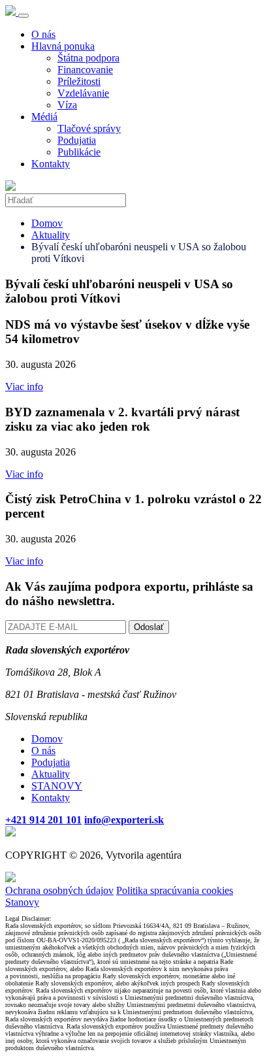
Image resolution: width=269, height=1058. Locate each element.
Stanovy (22, 902)
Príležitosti (79, 81)
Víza (67, 104)
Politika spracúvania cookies (174, 890)
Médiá (44, 116)
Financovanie (85, 69)
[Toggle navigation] (23, 16)
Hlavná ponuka (63, 46)
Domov (47, 223)
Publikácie (79, 151)
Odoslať (149, 627)
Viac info (24, 386)
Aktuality (50, 234)
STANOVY (56, 785)
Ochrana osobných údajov (59, 890)
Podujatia (76, 140)
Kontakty (50, 163)
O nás (43, 34)
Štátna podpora (88, 57)
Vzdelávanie (83, 93)
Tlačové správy (89, 128)
